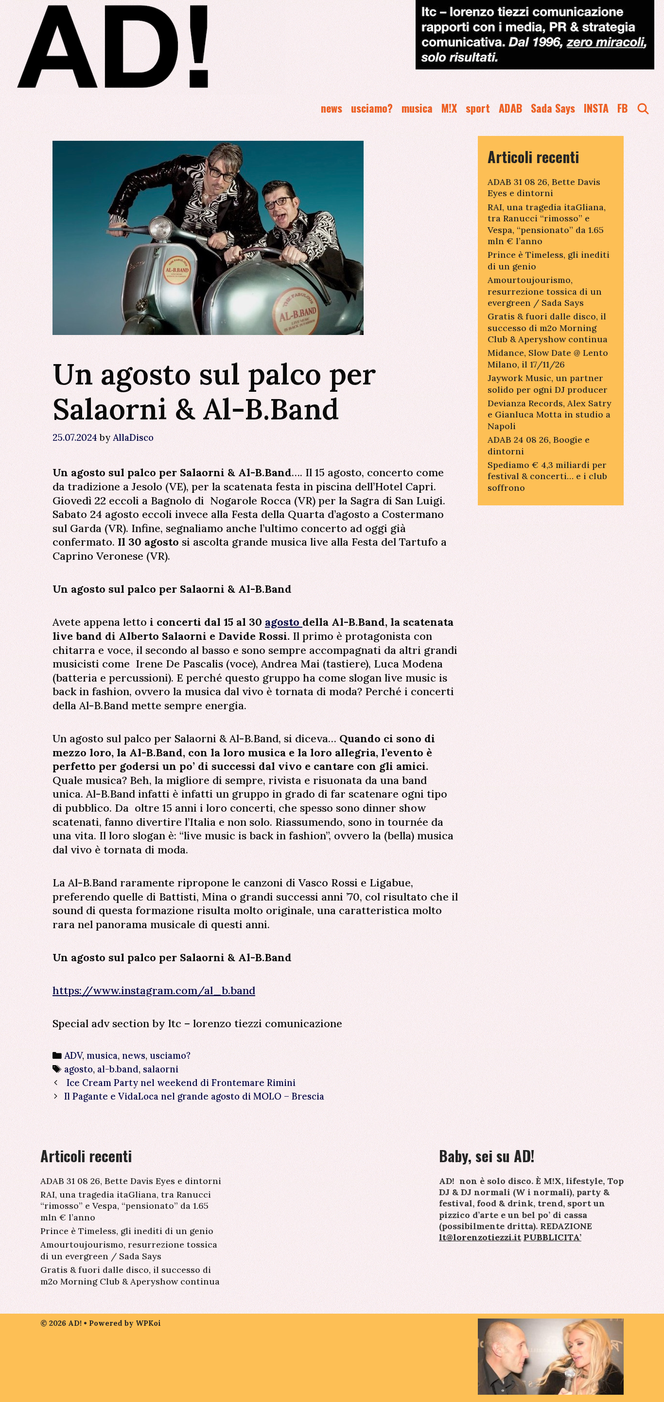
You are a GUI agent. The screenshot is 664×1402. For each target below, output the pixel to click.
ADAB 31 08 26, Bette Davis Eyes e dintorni (544, 187)
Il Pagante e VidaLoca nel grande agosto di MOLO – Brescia (194, 1096)
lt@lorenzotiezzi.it (480, 1237)
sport (478, 108)
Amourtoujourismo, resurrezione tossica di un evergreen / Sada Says (545, 291)
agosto (283, 622)
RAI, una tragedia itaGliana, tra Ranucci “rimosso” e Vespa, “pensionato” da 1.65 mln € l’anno (547, 224)
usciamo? (372, 108)
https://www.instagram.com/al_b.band (153, 990)
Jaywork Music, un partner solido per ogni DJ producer (548, 383)
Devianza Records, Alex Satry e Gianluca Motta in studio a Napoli (550, 415)
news (331, 108)
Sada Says (553, 108)
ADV (73, 1055)
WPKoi (148, 1323)
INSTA (596, 108)
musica (417, 108)
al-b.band (118, 1069)
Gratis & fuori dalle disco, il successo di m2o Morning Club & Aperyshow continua (548, 328)
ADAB (510, 108)
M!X (449, 108)
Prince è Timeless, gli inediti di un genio (126, 1230)
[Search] (643, 108)
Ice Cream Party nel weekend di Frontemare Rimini (180, 1082)
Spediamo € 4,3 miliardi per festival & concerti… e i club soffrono (547, 476)
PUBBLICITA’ (552, 1237)
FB (622, 108)
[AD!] (147, 46)
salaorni (160, 1069)
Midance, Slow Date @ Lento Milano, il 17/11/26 (548, 358)
